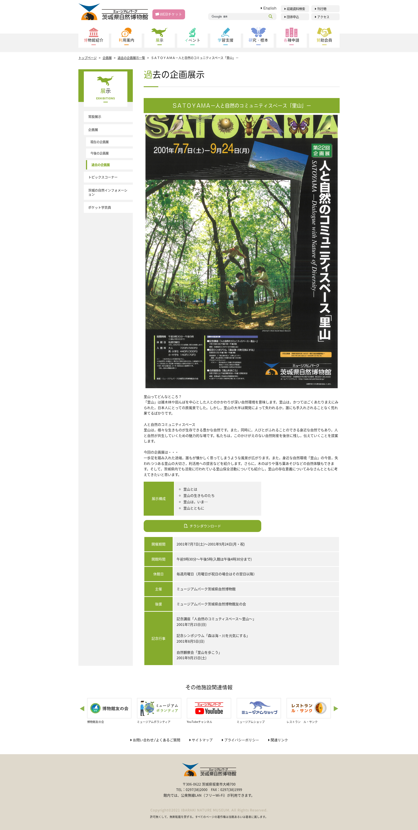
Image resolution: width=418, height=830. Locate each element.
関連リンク (279, 740)
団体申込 (293, 17)
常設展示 (94, 116)
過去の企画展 (100, 164)
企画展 (107, 57)
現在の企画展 (99, 141)
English (269, 8)
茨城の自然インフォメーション (107, 192)
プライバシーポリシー (241, 740)
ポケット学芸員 (99, 207)
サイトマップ (202, 740)
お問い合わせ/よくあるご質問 (156, 740)
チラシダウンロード (205, 525)
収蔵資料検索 (296, 8)
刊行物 (321, 8)
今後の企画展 (99, 153)
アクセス (323, 17)
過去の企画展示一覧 (131, 57)
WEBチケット (171, 14)
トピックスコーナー (103, 176)
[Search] (270, 16)
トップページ (87, 57)
